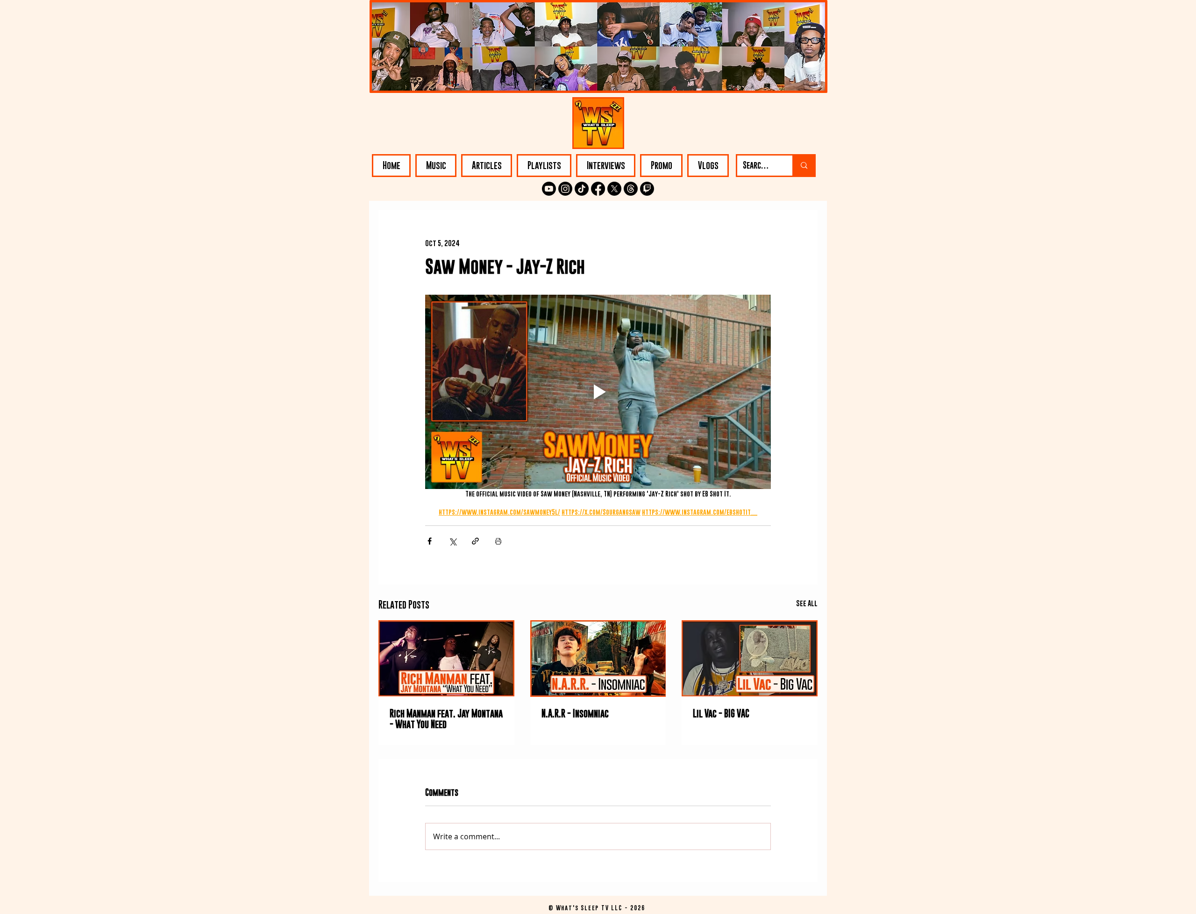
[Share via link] (475, 541)
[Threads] (631, 189)
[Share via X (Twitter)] (452, 541)
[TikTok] (582, 189)
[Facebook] (598, 189)
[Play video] (598, 392)
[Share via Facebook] (429, 541)
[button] (435, 165)
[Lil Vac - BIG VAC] (750, 658)
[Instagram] (565, 189)
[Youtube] (549, 189)
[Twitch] (647, 189)
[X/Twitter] (614, 189)
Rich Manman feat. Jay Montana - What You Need (446, 719)
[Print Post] (498, 541)
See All (807, 603)
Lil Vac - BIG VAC (721, 713)
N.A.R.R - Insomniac (575, 713)
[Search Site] (803, 166)
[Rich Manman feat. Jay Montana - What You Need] (446, 658)
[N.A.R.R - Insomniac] (598, 658)
